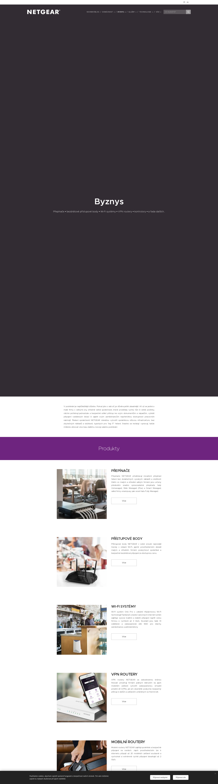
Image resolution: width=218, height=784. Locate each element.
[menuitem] (93, 12)
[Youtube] (187, 2)
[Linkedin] (184, 2)
